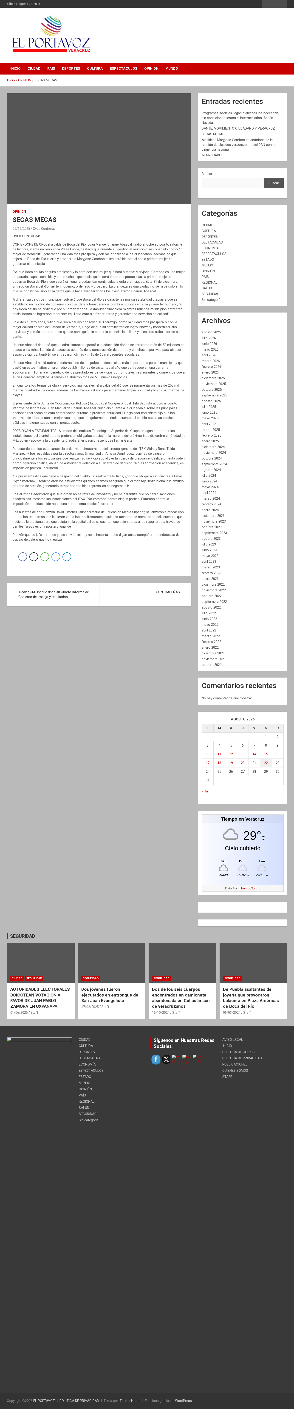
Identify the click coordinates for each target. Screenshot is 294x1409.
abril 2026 (209, 355)
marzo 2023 (211, 567)
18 (219, 763)
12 (231, 754)
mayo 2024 (210, 487)
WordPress (183, 1401)
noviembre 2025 (214, 384)
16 (278, 754)
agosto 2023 (211, 539)
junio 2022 (209, 619)
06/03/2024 (231, 1012)
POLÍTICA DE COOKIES (239, 1052)
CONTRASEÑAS (168, 592)
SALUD (207, 288)
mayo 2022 (210, 625)
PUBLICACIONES (235, 1064)
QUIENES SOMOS (235, 1071)
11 (219, 754)
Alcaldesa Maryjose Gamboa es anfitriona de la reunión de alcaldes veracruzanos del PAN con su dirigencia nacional (239, 145)
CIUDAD (34, 68)
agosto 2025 (211, 401)
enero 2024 (210, 510)
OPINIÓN (151, 68)
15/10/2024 (161, 1012)
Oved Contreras (44, 228)
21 (254, 763)
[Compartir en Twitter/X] (33, 556)
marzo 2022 (211, 636)
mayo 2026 (210, 349)
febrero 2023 (211, 573)
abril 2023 (209, 561)
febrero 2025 (211, 435)
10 (207, 754)
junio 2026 (209, 344)
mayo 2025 (210, 418)
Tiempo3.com (250, 888)
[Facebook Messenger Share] (55, 556)
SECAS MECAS (213, 134)
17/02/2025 (90, 1007)
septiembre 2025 (214, 395)
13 (243, 754)
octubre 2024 (212, 458)
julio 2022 (209, 613)
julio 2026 (209, 338)
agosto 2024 (211, 470)
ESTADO (208, 259)
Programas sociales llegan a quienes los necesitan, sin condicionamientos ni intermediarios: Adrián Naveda (240, 118)
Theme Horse (130, 1401)
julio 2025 (209, 407)
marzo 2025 (211, 430)
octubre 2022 (212, 596)
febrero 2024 (211, 504)
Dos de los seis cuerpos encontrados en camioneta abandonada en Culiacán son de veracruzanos (181, 998)
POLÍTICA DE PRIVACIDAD (242, 1058)
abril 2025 (209, 424)
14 (254, 754)
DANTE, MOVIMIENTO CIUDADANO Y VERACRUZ (238, 128)
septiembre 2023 (214, 533)
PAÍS (51, 68)
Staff (34, 1012)
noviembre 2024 (214, 453)
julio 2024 (209, 475)
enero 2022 (210, 647)
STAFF (227, 1077)
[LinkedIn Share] (66, 556)
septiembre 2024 (214, 464)
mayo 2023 (210, 556)
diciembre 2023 (213, 516)
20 (243, 763)
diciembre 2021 (213, 653)
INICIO (15, 68)
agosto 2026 (211, 332)
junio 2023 (209, 550)
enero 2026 (210, 372)
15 (266, 754)
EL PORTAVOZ (44, 1401)
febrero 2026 (211, 367)
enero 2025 (210, 441)
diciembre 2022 (213, 584)
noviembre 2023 (214, 521)
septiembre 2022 (214, 602)
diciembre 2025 (213, 378)
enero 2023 (210, 579)
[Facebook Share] (22, 556)
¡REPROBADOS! (213, 155)
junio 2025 (209, 412)
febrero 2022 (211, 642)
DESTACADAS (212, 242)
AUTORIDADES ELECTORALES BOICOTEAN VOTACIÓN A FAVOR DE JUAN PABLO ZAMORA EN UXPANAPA (40, 998)
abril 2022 (209, 630)
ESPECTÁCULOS (123, 68)
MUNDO (171, 68)
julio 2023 (209, 544)
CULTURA (95, 68)
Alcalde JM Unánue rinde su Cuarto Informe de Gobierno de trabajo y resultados (53, 594)
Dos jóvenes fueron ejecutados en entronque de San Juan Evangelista (109, 995)
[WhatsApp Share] (44, 556)
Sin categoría (211, 300)
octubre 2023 (212, 527)
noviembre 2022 (214, 590)
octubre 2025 (212, 390)
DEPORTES (71, 68)
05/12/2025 (21, 228)
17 (207, 763)
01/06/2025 (19, 1012)
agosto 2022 (211, 607)
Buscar (207, 174)
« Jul (205, 791)
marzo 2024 (211, 498)
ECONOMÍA (210, 248)
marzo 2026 (211, 361)
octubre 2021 (212, 665)
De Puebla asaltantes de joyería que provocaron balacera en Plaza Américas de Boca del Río (251, 998)
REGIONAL (210, 282)
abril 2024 (209, 493)
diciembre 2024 (213, 447)
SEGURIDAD (210, 294)
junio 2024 (209, 481)
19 (231, 763)
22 (266, 763)
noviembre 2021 (214, 659)
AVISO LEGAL (232, 1040)
